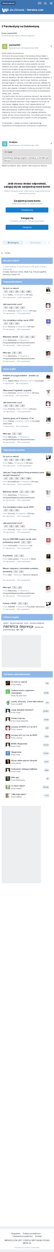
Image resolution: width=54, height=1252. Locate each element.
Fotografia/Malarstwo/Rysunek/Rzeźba (19, 343)
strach (6, 623)
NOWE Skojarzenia (19, 744)
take (10, 575)
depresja (26, 626)
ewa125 (19, 704)
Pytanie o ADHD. (10, 603)
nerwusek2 (12, 545)
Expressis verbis (16, 272)
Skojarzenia (16, 752)
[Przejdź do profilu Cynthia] (48, 556)
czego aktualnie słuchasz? (22, 710)
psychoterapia (9, 630)
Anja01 (19, 788)
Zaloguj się (27, 227)
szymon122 (12, 33)
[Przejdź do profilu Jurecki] (48, 305)
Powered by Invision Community (27, 1248)
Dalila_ (10, 295)
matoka (11, 421)
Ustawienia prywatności (22, 1236)
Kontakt (38, 1236)
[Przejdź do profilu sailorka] (48, 377)
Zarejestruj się (27, 210)
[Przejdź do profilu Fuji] (48, 289)
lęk (22, 629)
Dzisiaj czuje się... (18, 718)
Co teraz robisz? (18, 786)
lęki (17, 629)
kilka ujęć (7, 353)
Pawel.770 (15, 274)
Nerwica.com (35, 10)
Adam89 (11, 607)
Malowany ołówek (11, 337)
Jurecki (19, 729)
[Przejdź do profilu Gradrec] (4, 143)
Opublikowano (23, 48)
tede (18, 755)
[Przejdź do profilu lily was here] (8, 691)
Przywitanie (8, 556)
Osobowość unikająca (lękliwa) (24, 769)
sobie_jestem (13, 559)
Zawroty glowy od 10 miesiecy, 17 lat (18, 418)
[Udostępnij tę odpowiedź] (51, 46)
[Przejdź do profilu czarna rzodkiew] (48, 457)
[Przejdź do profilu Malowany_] (8, 778)
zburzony (6, 274)
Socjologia (39, 381)
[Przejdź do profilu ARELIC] (8, 795)
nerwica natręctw (37, 623)
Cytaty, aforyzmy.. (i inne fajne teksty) (27, 701)
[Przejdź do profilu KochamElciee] (48, 473)
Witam (33, 559)
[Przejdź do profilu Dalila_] (8, 683)
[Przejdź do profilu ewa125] (8, 702)
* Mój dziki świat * (18, 794)
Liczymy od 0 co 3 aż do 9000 (24, 735)
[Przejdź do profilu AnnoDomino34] (48, 540)
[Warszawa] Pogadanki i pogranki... (18, 390)
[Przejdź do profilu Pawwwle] (48, 391)
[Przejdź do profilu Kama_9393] (48, 353)
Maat (26, 272)
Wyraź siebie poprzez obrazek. (24, 760)
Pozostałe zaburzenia (36, 607)
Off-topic (29, 295)
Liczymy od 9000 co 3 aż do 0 (24, 727)
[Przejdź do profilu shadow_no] (48, 419)
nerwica (10, 626)
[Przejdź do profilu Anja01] (8, 787)
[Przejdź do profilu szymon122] (4, 46)
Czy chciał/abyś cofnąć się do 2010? (18, 320)
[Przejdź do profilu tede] (8, 753)
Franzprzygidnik (39, 272)
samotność (39, 627)
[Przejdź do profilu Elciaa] (48, 337)
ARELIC (19, 797)
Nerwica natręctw (30, 575)
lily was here (21, 696)
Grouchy (11, 311)
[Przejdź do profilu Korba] (8, 761)
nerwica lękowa (16, 623)
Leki (30, 545)
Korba (18, 763)
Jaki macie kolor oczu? (12, 304)
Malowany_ (12, 340)
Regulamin (15, 1233)
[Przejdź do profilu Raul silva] (48, 321)
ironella (6, 272)
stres (26, 623)
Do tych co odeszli (11, 288)
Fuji (30, 272)
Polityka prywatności (32, 1233)
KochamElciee (13, 482)
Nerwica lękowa (27, 36)
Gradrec (13, 142)
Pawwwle (12, 393)
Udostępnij (13, 243)
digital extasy (13, 381)
